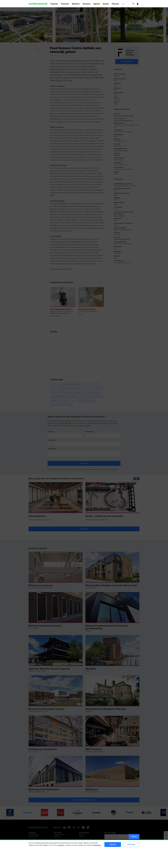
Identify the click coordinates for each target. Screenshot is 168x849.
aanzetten (97, 845)
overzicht (61, 845)
